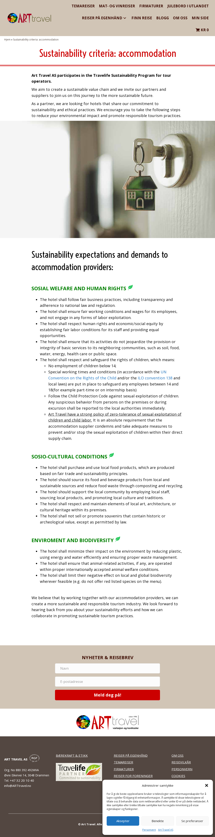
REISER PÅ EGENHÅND (131, 755)
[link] (83, 6)
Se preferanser (192, 821)
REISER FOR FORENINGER (133, 776)
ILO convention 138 (155, 377)
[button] (207, 785)
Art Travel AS (165, 830)
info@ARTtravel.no (17, 786)
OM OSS (178, 755)
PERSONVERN (182, 769)
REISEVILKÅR (181, 762)
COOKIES (178, 776)
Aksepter (123, 821)
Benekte (158, 821)
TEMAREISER (123, 762)
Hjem (7, 39)
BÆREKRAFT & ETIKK (72, 755)
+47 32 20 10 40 (22, 780)
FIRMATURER (124, 769)
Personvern (149, 830)
